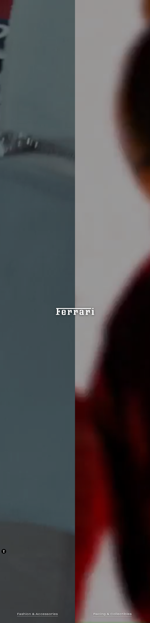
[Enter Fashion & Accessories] (37, 311)
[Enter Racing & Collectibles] (112, 311)
